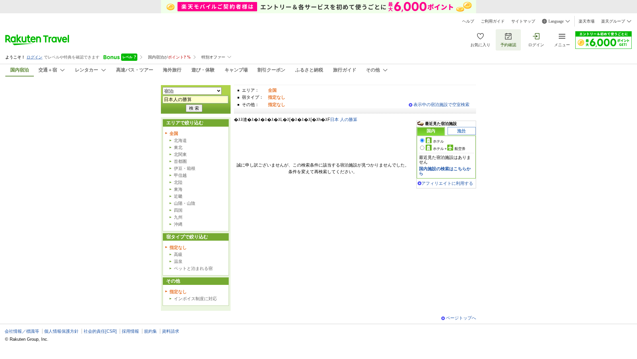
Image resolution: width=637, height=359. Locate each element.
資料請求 (170, 331)
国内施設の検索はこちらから (445, 171)
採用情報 (130, 331)
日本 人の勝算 (343, 119)
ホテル (438, 141)
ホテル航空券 (449, 149)
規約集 (150, 331)
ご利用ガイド (493, 21)
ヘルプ (468, 21)
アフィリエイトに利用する (447, 183)
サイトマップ (523, 21)
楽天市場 (587, 21)
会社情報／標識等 (22, 331)
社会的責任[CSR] (100, 331)
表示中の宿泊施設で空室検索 (441, 104)
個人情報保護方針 (61, 331)
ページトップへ (461, 317)
